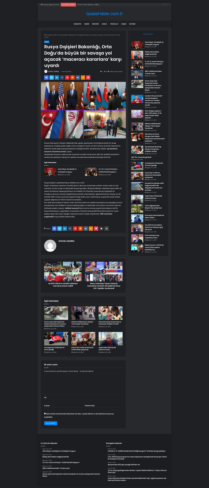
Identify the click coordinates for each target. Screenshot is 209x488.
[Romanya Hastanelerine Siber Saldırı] (137, 218)
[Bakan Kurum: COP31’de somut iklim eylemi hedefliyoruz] (137, 248)
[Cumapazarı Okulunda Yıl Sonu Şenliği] (56, 338)
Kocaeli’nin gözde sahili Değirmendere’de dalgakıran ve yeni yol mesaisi (154, 186)
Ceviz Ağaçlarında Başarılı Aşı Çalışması (153, 207)
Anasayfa (77, 24)
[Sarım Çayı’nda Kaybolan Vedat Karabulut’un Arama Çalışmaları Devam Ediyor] (56, 313)
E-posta (47, 405)
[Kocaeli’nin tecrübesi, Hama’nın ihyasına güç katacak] (137, 228)
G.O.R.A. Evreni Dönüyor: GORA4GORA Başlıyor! (93, 4)
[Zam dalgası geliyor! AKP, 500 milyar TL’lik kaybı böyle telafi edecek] (137, 114)
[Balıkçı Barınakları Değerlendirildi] (137, 55)
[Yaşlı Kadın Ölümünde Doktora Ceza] (111, 338)
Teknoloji (114, 24)
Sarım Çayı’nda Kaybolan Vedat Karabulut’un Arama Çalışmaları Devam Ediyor (55, 324)
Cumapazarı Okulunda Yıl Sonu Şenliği (54, 348)
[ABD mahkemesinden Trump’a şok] (137, 74)
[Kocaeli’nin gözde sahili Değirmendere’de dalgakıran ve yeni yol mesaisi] (137, 186)
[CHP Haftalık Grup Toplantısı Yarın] (137, 238)
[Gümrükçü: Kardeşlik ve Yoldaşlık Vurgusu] (50, 172)
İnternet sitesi (90, 405)
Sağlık (104, 24)
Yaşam (123, 24)
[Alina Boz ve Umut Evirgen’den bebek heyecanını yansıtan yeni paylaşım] (137, 137)
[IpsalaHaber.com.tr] (104, 13)
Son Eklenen (148, 34)
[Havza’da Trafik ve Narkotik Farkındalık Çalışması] (83, 338)
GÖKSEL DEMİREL (53, 71)
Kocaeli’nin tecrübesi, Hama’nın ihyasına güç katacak (154, 227)
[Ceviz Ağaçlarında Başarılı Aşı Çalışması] (137, 209)
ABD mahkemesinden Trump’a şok (153, 72)
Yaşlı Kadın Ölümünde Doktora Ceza (107, 348)
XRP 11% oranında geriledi (141, 157)
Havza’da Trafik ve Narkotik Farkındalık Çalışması (82, 348)
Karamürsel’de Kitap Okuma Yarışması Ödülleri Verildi (110, 323)
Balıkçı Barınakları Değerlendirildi (152, 53)
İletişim (132, 24)
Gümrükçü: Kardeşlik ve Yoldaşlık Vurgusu (154, 43)
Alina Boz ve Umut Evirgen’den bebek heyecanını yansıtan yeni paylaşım (155, 137)
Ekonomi (95, 24)
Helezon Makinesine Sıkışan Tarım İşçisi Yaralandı (82, 323)
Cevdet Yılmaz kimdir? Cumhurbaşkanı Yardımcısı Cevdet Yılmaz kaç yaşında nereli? (154, 100)
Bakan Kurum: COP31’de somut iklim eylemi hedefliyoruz (154, 247)
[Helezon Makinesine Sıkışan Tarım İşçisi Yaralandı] (83, 313)
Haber (86, 24)
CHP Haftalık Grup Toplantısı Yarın (152, 236)
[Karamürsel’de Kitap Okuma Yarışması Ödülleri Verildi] (111, 313)
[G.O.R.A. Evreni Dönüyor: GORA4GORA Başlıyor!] (91, 172)
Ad (45, 397)
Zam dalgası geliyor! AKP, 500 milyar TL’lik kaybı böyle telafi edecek (153, 114)
